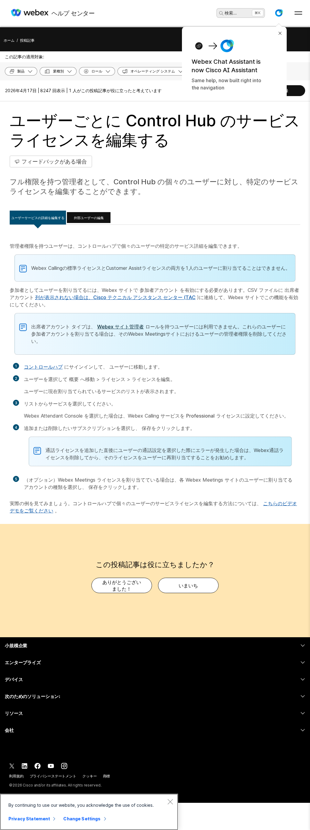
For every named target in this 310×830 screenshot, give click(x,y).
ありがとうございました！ (121, 585)
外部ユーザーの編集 (89, 218)
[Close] (170, 802)
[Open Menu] (298, 13)
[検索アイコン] (221, 13)
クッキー (89, 776)
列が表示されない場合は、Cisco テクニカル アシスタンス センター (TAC (115, 297)
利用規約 (16, 776)
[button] (279, 13)
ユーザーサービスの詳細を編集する (37, 218)
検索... (231, 12)
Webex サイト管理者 (120, 327)
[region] (89, 812)
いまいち (188, 586)
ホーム (9, 40)
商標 (106, 776)
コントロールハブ (43, 367)
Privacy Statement (29, 818)
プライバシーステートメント (53, 776)
